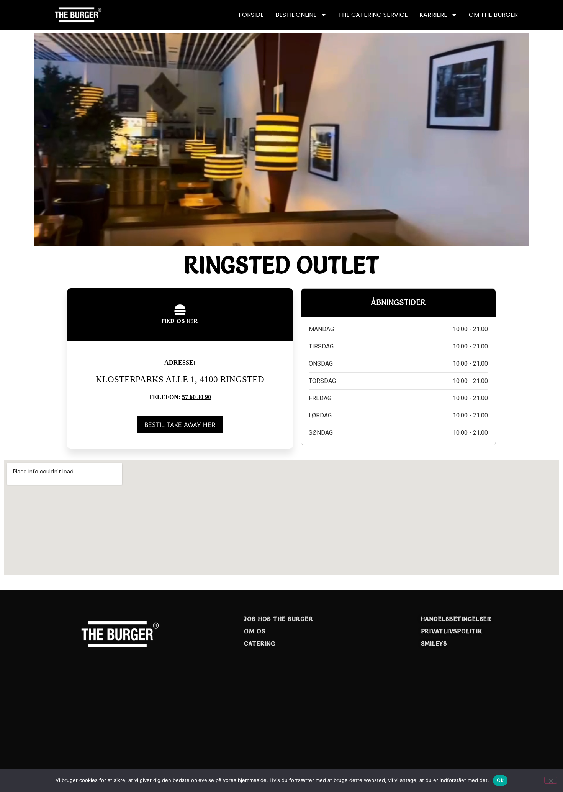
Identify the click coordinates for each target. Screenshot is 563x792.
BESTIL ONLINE (296, 14)
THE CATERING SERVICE (373, 14)
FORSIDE (251, 14)
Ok (500, 780)
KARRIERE (433, 14)
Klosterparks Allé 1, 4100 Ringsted (180, 379)
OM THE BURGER (493, 14)
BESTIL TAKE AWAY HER (179, 425)
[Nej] (550, 780)
